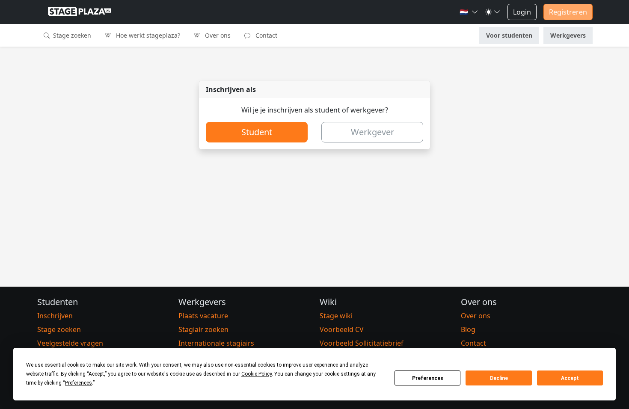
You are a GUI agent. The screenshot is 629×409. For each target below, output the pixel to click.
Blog (468, 329)
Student (256, 132)
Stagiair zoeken (203, 329)
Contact (265, 35)
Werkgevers (568, 35)
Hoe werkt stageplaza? (147, 35)
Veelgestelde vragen (70, 343)
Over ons (217, 35)
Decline (499, 378)
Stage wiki (336, 315)
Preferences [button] (78, 383)
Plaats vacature (203, 315)
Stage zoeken (71, 35)
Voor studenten (509, 35)
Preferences (427, 378)
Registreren (568, 12)
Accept (570, 378)
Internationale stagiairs (216, 343)
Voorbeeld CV (342, 329)
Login (522, 12)
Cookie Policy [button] (256, 374)
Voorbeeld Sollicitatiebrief (362, 343)
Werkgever (372, 132)
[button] (469, 12)
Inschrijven (55, 315)
